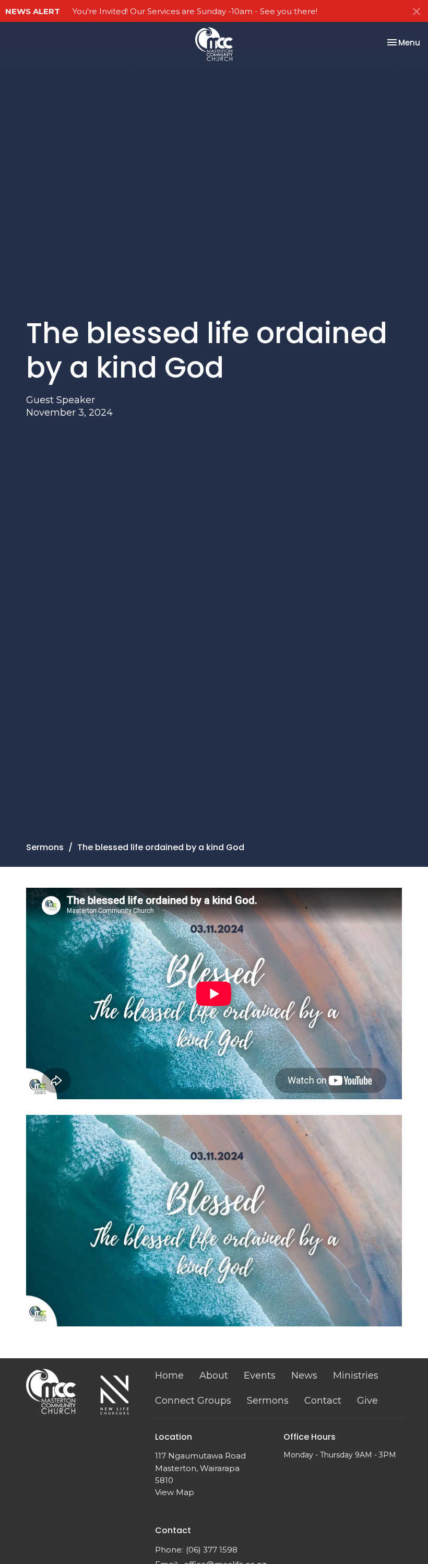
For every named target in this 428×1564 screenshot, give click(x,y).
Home (169, 1375)
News (304, 1375)
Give (367, 1400)
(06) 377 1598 (211, 1550)
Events (260, 1375)
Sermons (45, 847)
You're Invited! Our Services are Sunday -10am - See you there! (195, 11)
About (213, 1375)
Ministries (355, 1375)
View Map (174, 1492)
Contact (322, 1400)
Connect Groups (193, 1400)
